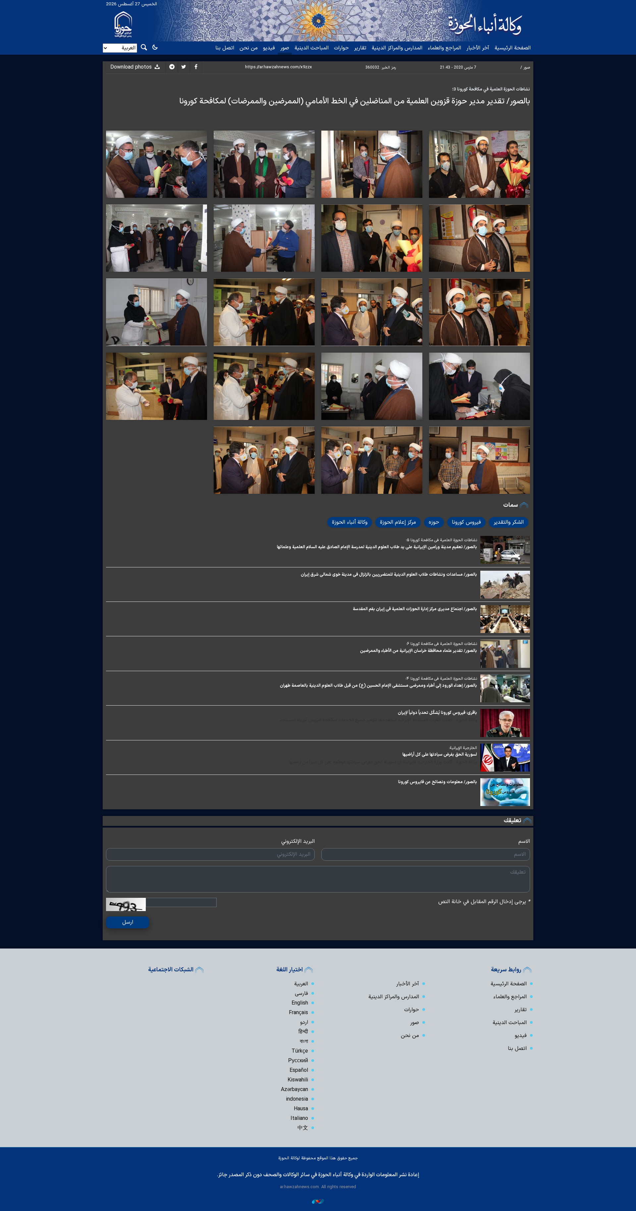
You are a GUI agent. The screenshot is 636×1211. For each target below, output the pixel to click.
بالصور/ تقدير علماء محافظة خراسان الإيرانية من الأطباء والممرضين (418, 651)
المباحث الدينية (311, 48)
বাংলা (304, 1042)
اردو (304, 1022)
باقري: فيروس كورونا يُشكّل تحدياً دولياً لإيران (437, 713)
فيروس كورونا (466, 522)
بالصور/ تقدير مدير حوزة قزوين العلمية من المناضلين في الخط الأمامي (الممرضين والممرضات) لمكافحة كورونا (354, 101)
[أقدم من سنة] (505, 550)
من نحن (248, 48)
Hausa (301, 1109)
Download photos (131, 67)
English (300, 1003)
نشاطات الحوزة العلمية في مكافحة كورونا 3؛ (491, 89)
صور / (525, 68)
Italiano (299, 1119)
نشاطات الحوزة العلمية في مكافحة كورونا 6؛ (441, 644)
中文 (302, 1128)
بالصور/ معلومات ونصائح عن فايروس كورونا (437, 782)
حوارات (341, 48)
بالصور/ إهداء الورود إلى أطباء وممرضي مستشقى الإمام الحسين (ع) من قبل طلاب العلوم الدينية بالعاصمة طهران (378, 685)
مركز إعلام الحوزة (398, 522)
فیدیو (269, 48)
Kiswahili (298, 1080)
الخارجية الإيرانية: (463, 748)
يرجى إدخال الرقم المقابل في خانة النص (484, 902)
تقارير (360, 48)
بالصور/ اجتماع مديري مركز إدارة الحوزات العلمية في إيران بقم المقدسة (415, 609)
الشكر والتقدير (509, 522)
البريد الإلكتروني (298, 841)
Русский (298, 1061)
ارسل (127, 922)
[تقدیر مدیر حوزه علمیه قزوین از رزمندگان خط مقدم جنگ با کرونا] (371, 386)
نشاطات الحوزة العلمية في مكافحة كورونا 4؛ (441, 679)
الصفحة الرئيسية (513, 48)
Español (299, 1070)
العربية (301, 984)
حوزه (434, 522)
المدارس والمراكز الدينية (397, 48)
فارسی (301, 994)
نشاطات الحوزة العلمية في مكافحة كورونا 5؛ (441, 540)
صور (284, 48)
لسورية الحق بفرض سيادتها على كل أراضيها (439, 754)
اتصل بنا (224, 48)
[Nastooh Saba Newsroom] (318, 1201)
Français (298, 1013)
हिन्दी (303, 1032)
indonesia (297, 1099)
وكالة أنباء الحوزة (349, 522)
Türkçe (300, 1051)
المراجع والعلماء (444, 48)
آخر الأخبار (477, 48)
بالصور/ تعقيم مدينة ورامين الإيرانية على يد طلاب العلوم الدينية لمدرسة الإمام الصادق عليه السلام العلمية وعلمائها (377, 547)
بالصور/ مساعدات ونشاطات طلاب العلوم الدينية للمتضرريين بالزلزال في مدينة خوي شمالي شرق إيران (389, 574)
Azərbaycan (294, 1090)
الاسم (524, 841)
